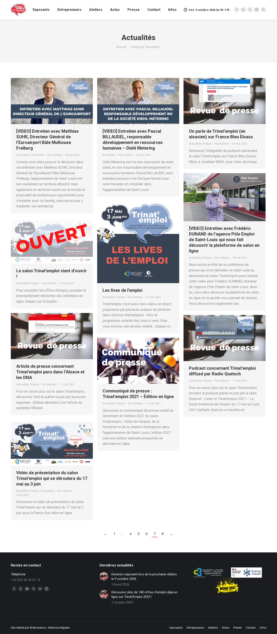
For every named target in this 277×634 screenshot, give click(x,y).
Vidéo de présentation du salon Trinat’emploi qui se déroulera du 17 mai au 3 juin (51, 478)
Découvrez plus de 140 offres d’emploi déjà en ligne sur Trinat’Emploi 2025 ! (144, 594)
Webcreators (38, 627)
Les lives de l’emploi (122, 290)
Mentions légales (59, 627)
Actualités (22, 154)
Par (54, 154)
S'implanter (37, 154)
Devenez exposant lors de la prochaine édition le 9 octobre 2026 (144, 576)
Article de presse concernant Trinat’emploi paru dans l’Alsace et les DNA (50, 372)
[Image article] (104, 576)
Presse (207, 143)
